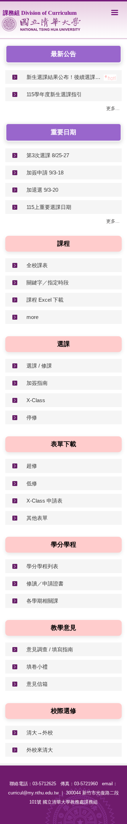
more (32, 317)
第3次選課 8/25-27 (47, 155)
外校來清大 (39, 750)
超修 (31, 466)
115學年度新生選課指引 (54, 94)
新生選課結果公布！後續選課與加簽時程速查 (65, 77)
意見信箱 (37, 684)
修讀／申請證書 (45, 583)
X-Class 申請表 (44, 501)
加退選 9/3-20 (42, 190)
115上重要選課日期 (48, 207)
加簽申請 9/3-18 (45, 173)
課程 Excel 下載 (45, 300)
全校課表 (37, 265)
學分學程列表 (42, 566)
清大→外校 (39, 733)
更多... (113, 108)
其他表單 (37, 518)
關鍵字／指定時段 (47, 282)
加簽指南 (37, 383)
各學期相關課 (42, 601)
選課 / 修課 (39, 366)
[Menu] (115, 12)
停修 (31, 417)
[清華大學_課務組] (41, 24)
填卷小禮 (37, 667)
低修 (31, 483)
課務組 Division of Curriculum (40, 13)
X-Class (35, 400)
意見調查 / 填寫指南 (49, 649)
